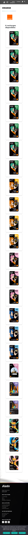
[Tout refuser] (26, 530)
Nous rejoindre (4, 514)
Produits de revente (5, 508)
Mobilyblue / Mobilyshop (6, 500)
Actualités (3, 515)
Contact (18, 1)
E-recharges (4, 507)
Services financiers (5, 506)
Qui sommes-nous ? (5, 513)
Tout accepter (6, 533)
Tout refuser (14, 533)
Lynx (3, 497)
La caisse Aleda (4, 496)
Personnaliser (22, 533)
